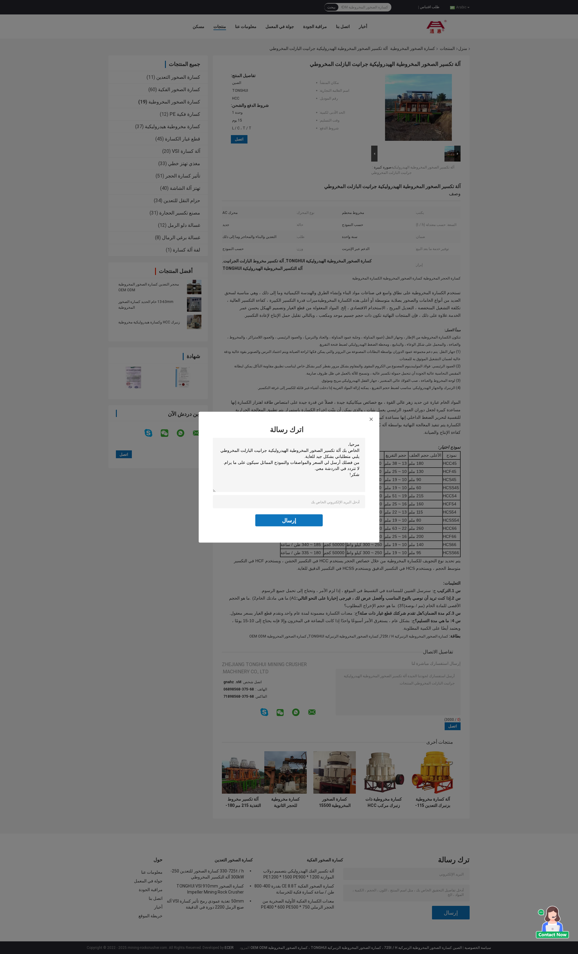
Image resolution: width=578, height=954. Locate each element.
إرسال (289, 520)
